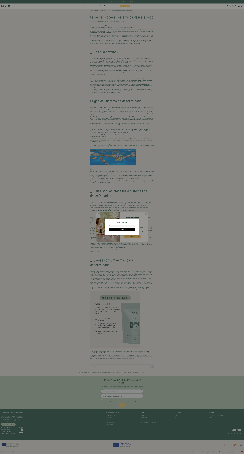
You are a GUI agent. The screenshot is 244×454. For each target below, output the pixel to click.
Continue (122, 229)
